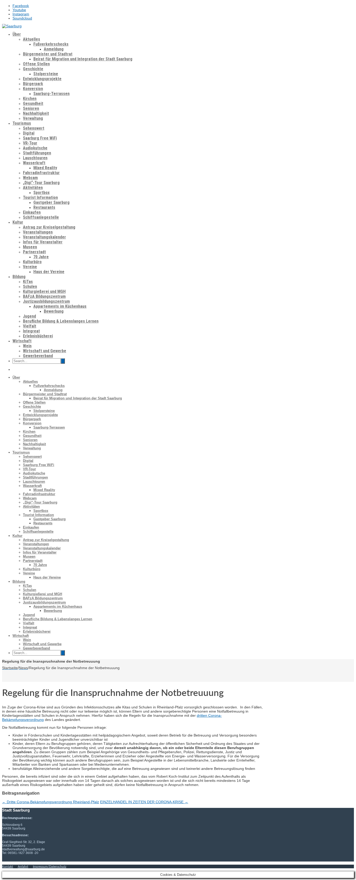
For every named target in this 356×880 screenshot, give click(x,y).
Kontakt (7, 866)
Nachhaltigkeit (36, 113)
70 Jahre (41, 256)
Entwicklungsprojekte (42, 78)
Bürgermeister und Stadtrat (47, 54)
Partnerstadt (34, 251)
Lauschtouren (35, 157)
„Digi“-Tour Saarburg (41, 182)
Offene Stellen (36, 63)
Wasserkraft (34, 162)
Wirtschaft (22, 340)
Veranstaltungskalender (44, 237)
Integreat (31, 331)
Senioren (31, 108)
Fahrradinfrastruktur (41, 172)
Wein (27, 345)
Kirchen (29, 98)
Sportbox (41, 192)
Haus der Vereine (48, 271)
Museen (30, 246)
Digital (28, 133)
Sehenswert (33, 128)
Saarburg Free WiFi (40, 138)
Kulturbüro (32, 261)
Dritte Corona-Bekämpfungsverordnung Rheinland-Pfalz (50, 802)
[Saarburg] (12, 26)
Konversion (33, 88)
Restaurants (44, 207)
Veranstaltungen (38, 232)
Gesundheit (33, 103)
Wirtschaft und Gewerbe (44, 350)
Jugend (29, 316)
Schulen (30, 286)
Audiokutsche (35, 148)
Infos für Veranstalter (43, 242)
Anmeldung (54, 49)
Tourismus (22, 123)
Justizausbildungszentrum (46, 301)
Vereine (30, 266)
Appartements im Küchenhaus (60, 306)
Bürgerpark (33, 83)
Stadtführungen (37, 152)
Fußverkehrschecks (51, 44)
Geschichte (33, 68)
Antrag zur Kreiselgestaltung (49, 227)
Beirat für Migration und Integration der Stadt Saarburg (82, 58)
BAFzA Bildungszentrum (44, 296)
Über (17, 34)
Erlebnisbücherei (38, 336)
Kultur (18, 222)
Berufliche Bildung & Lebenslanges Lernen (61, 321)
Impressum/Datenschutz (49, 866)
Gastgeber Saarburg (51, 202)
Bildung (19, 276)
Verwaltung (33, 118)
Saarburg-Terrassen (51, 93)
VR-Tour (30, 143)
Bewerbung (54, 311)
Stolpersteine (45, 73)
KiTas (28, 281)
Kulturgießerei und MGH (44, 291)
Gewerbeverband (38, 355)
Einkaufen (32, 212)
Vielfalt (29, 326)
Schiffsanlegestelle (41, 217)
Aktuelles (31, 39)
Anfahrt (23, 866)
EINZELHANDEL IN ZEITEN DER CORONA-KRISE (144, 802)
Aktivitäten (33, 187)
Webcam (30, 177)
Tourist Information (40, 197)
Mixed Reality (45, 167)
